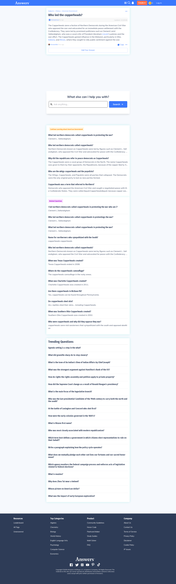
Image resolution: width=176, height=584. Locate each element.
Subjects (51, 11)
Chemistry (54, 527)
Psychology (54, 545)
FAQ (88, 545)
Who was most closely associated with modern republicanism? (76, 430)
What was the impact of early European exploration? (71, 496)
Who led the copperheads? (65, 15)
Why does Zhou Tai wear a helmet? (63, 481)
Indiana (51, 40)
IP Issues (127, 549)
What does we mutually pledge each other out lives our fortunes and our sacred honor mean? (86, 455)
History (58, 11)
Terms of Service (130, 532)
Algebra (53, 523)
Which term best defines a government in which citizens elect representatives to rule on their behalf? (87, 438)
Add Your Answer (88, 50)
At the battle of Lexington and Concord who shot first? (72, 408)
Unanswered (18, 532)
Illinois (62, 40)
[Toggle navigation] (125, 3)
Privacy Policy (129, 536)
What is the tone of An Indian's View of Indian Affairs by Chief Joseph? (79, 362)
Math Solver (91, 540)
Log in (159, 3)
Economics (54, 554)
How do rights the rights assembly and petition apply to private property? (81, 377)
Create (141, 3)
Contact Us (128, 527)
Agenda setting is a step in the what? (64, 347)
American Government (69, 11)
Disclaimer (128, 540)
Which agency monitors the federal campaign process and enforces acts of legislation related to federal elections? (86, 465)
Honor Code (91, 527)
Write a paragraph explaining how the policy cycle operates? (75, 447)
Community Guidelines (95, 523)
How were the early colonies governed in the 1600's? (71, 416)
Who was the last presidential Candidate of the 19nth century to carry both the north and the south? (87, 400)
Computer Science (57, 549)
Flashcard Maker (93, 532)
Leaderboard (18, 523)
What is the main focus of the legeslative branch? (70, 391)
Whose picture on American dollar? (64, 488)
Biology (53, 532)
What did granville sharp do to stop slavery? (68, 355)
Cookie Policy (129, 545)
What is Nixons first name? (60, 423)
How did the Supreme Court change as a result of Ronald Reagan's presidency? (83, 384)
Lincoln (105, 34)
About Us (127, 523)
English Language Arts (59, 540)
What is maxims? (55, 474)
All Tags (17, 527)
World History (55, 536)
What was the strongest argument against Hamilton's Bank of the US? (79, 369)
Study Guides (92, 536)
